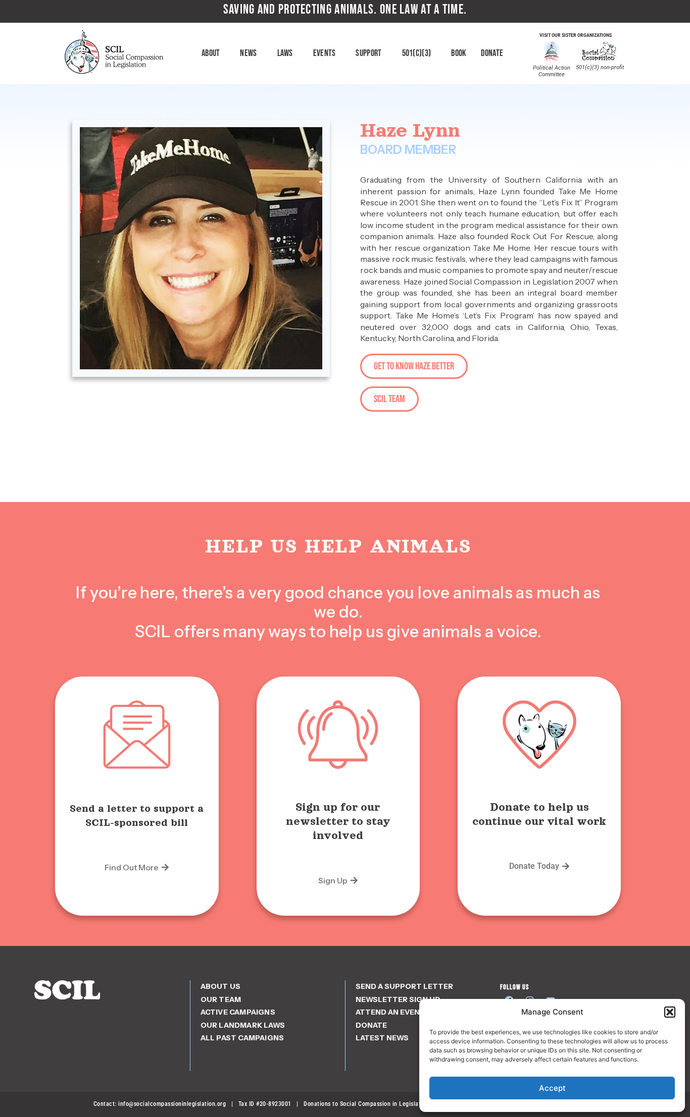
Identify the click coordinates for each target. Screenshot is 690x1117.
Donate (492, 53)
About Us (221, 986)
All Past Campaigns (242, 1037)
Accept (552, 1088)
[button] (670, 1012)
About (211, 53)
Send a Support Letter (404, 986)
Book (458, 53)
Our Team (221, 999)
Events (324, 53)
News (248, 53)
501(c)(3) (416, 53)
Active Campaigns (238, 1012)
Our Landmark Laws (243, 1025)
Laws (285, 53)
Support (368, 53)
